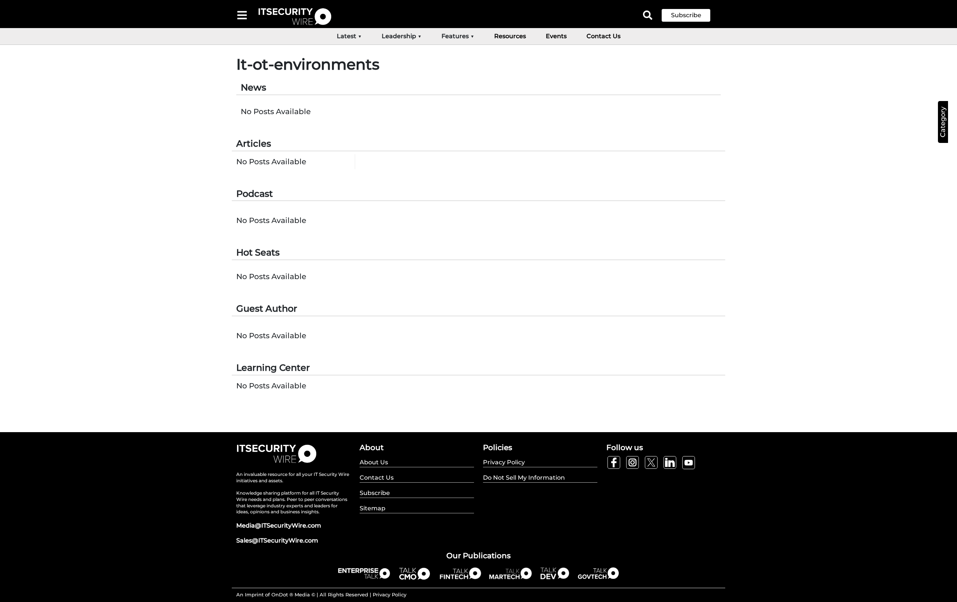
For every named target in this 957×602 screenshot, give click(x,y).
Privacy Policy (389, 595)
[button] (691, 15)
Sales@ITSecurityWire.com (277, 540)
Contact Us (604, 36)
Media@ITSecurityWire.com (278, 525)
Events (556, 36)
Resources (510, 36)
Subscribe (686, 15)
